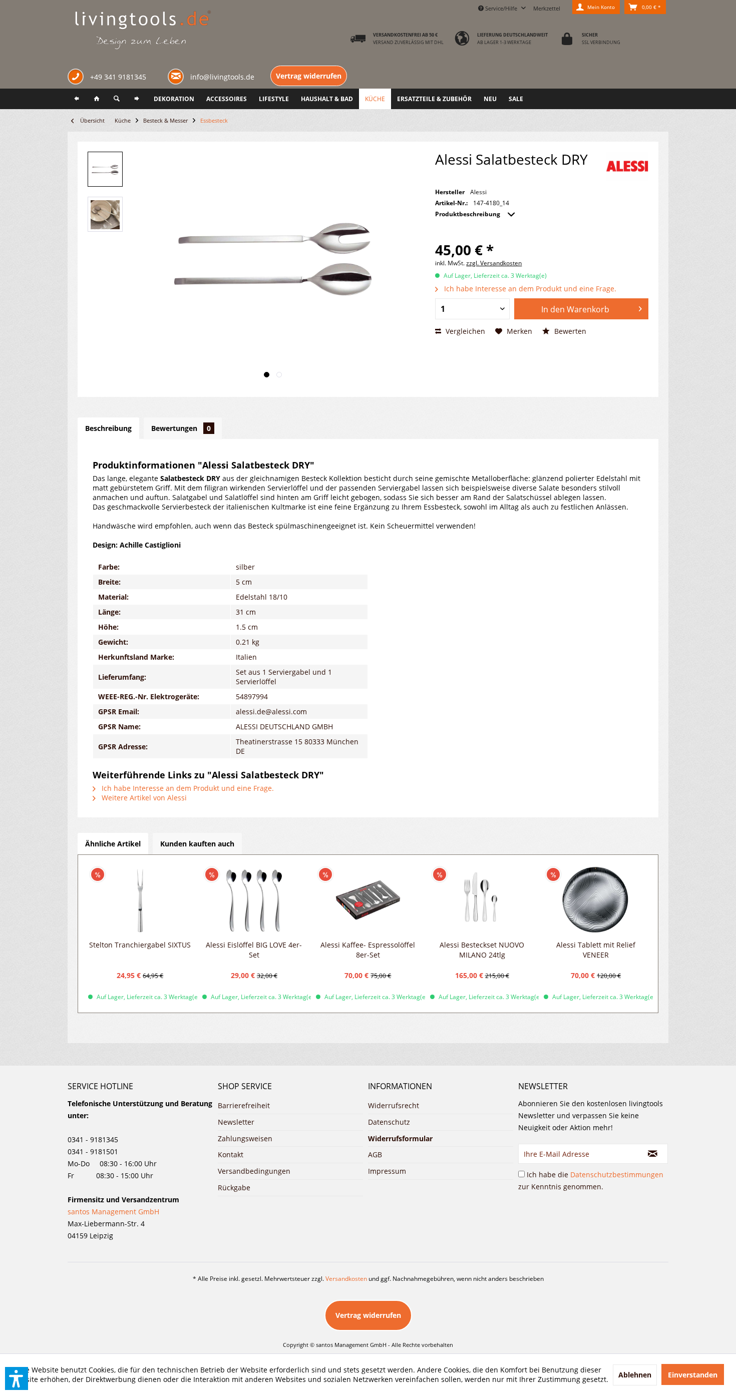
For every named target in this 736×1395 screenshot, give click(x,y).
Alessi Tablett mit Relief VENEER (595, 950)
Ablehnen (634, 1374)
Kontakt (230, 1154)
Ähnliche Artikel (113, 843)
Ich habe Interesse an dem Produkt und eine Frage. (529, 288)
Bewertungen (181, 428)
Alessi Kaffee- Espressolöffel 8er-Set (367, 950)
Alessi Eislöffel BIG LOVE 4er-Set (254, 950)
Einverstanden (692, 1374)
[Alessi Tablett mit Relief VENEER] (596, 900)
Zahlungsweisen (245, 1138)
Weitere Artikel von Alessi (143, 797)
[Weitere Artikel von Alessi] (627, 166)
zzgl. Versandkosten (494, 263)
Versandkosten (346, 1278)
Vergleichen (464, 331)
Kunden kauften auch (197, 843)
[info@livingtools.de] (178, 76)
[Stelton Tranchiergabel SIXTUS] (140, 900)
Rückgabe (234, 1187)
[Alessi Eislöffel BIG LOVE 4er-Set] (254, 900)
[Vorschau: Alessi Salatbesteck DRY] (105, 169)
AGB (375, 1154)
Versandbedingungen (254, 1171)
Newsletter (236, 1122)
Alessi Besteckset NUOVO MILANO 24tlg (482, 950)
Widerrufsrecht (393, 1105)
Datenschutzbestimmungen (616, 1174)
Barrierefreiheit (244, 1105)
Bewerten (569, 331)
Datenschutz (389, 1122)
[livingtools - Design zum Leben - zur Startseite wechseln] (142, 31)
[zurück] (77, 99)
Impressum (387, 1171)
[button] (16, 1378)
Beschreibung (108, 428)
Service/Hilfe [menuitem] (501, 8)
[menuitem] (547, 7)
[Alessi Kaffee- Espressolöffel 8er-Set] (368, 900)
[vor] (137, 99)
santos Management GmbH (113, 1211)
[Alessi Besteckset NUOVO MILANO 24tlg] (482, 900)
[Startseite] (97, 99)
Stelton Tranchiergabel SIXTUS (140, 945)
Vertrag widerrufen (308, 76)
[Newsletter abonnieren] (653, 1154)
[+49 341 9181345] (78, 78)
